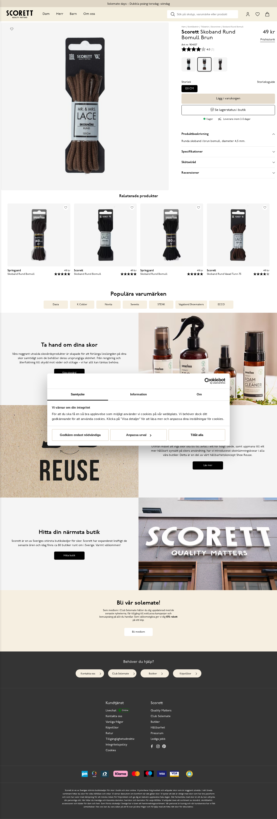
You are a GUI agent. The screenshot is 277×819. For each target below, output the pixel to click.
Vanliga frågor (114, 722)
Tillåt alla (197, 435)
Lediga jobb (158, 739)
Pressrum (157, 733)
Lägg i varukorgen (228, 98)
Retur (109, 733)
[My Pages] (248, 14)
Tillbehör (205, 27)
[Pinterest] (164, 746)
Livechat (117, 710)
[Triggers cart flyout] (267, 14)
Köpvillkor (185, 674)
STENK (161, 304)
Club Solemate (120, 674)
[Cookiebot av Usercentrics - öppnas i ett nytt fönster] (207, 381)
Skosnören (216, 27)
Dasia (56, 304)
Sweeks (135, 304)
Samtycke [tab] (78, 394)
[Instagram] (158, 746)
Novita (108, 304)
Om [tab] (199, 394)
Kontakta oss (88, 674)
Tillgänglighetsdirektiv (120, 739)
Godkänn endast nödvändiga (80, 435)
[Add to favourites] (11, 29)
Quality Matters (161, 710)
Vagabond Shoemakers (191, 304)
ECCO (221, 304)
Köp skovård (69, 373)
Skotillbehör (193, 27)
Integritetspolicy (116, 744)
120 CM (189, 88)
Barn (73, 14)
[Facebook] (152, 746)
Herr (59, 14)
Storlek (186, 82)
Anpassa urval (136, 435)
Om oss (89, 14)
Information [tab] (138, 394)
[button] (189, 774)
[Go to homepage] (19, 14)
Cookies (111, 750)
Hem (183, 27)
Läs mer (207, 465)
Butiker (153, 674)
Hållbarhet (158, 727)
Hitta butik (69, 555)
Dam (46, 14)
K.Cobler (82, 304)
